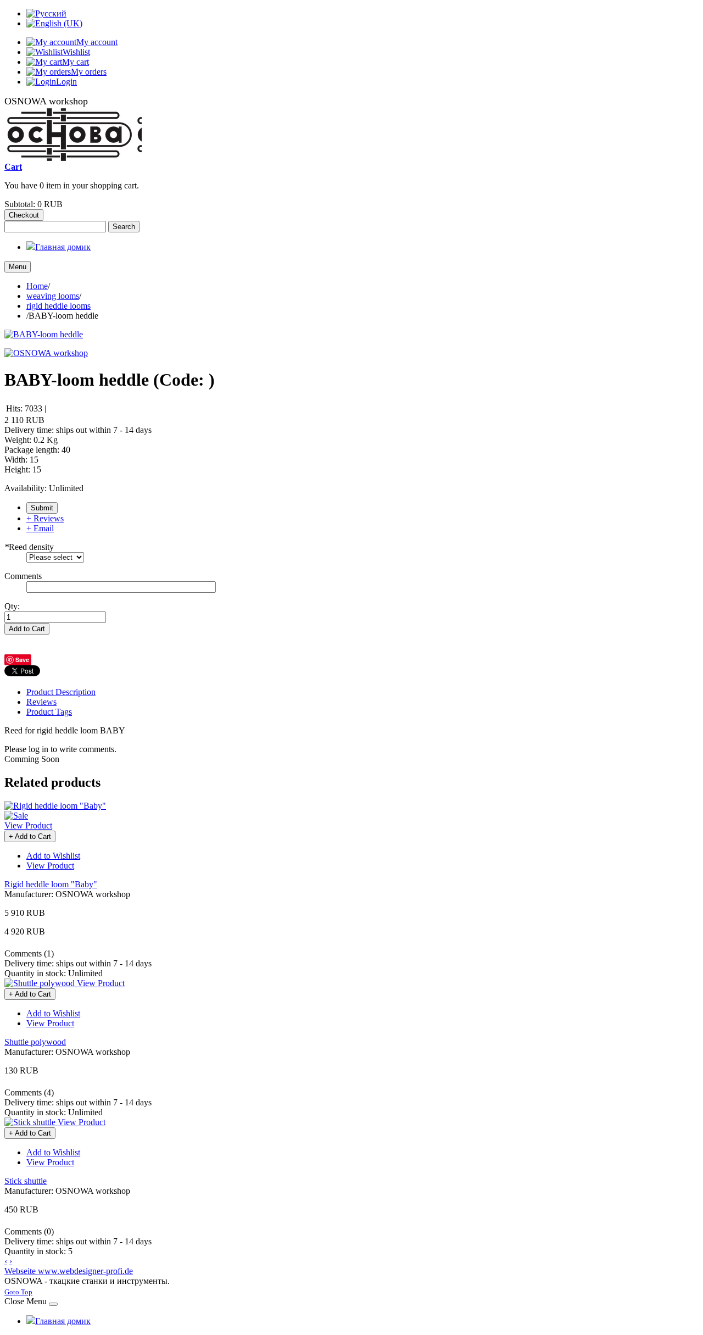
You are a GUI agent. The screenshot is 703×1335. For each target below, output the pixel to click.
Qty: (12, 606)
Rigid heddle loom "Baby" (50, 884)
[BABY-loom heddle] (43, 334)
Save (22, 659)
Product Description (61, 692)
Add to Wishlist (53, 855)
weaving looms (52, 296)
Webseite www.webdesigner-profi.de (68, 1271)
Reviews (41, 702)
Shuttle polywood (35, 1042)
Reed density (29, 547)
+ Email (40, 528)
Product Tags (49, 711)
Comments (23, 576)
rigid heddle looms (58, 305)
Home (37, 286)
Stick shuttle (25, 1181)
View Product (28, 825)
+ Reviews (45, 518)
